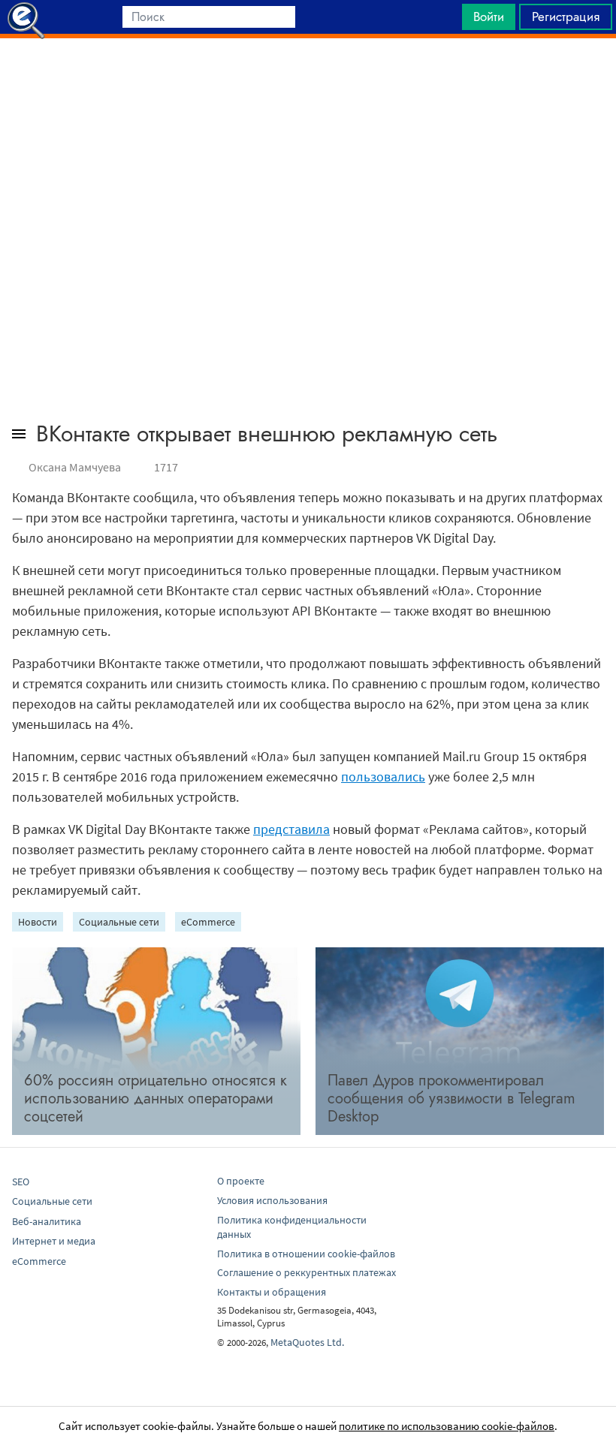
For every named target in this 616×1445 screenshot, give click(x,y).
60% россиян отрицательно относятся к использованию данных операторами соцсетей (155, 1098)
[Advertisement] (308, 75)
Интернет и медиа (53, 1241)
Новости (37, 922)
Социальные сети (119, 922)
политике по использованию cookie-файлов (446, 1426)
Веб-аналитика (46, 1221)
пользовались (383, 776)
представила (291, 829)
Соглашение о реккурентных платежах (306, 1272)
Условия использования (272, 1200)
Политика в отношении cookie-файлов (306, 1253)
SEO (20, 1181)
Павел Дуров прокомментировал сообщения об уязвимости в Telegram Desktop (451, 1098)
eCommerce (208, 922)
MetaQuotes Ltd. (307, 1342)
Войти (488, 17)
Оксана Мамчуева (75, 466)
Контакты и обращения (271, 1292)
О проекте (240, 1181)
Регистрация (565, 17)
